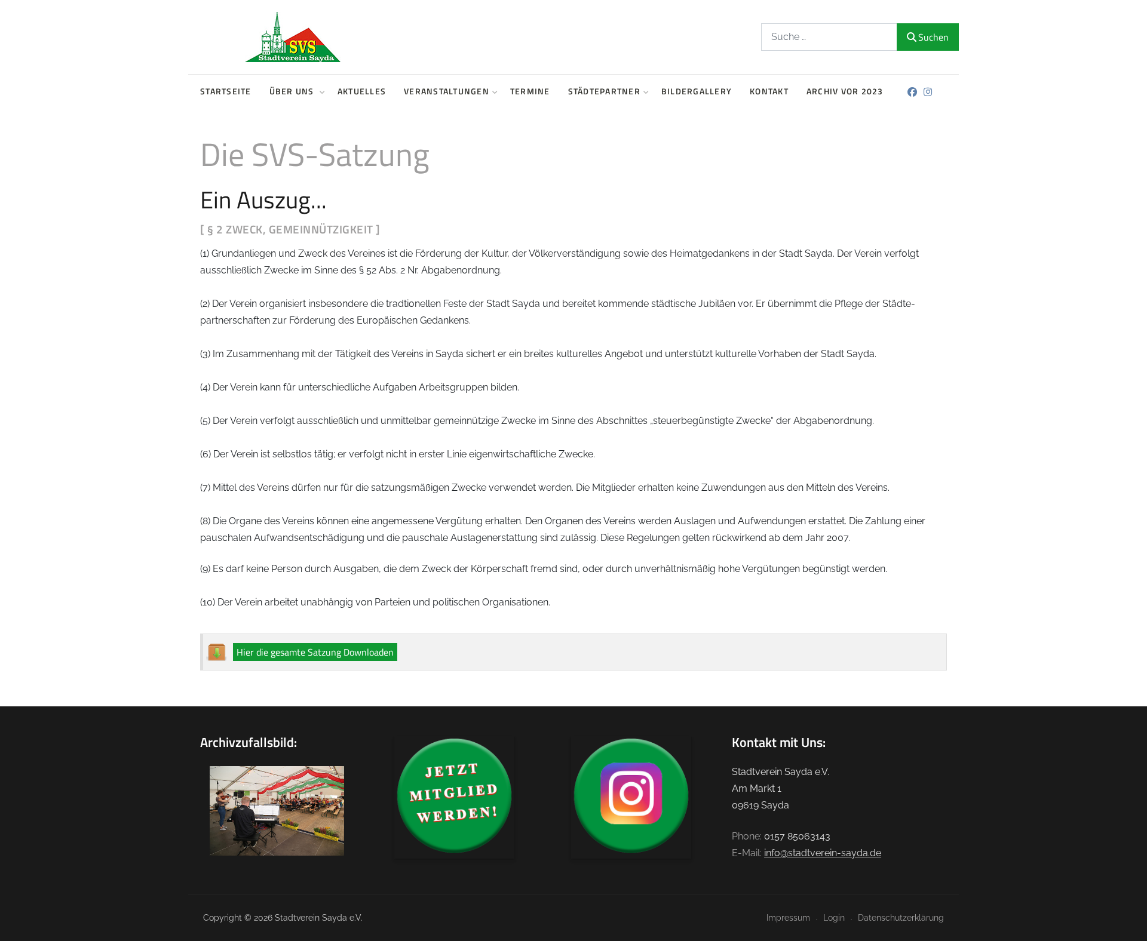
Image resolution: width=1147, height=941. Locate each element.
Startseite (226, 91)
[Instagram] (928, 92)
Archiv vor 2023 (845, 91)
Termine (530, 91)
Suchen (933, 37)
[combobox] (829, 36)
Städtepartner (604, 91)
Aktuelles (362, 91)
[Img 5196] (277, 810)
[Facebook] (912, 92)
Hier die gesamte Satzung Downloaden (315, 652)
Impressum (788, 917)
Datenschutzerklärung (901, 917)
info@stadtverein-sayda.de (822, 853)
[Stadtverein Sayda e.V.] (293, 37)
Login (834, 917)
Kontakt (769, 91)
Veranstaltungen (446, 91)
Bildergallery (696, 91)
